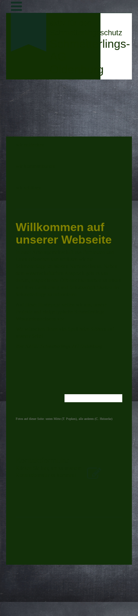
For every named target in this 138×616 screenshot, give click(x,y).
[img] (29, 82)
